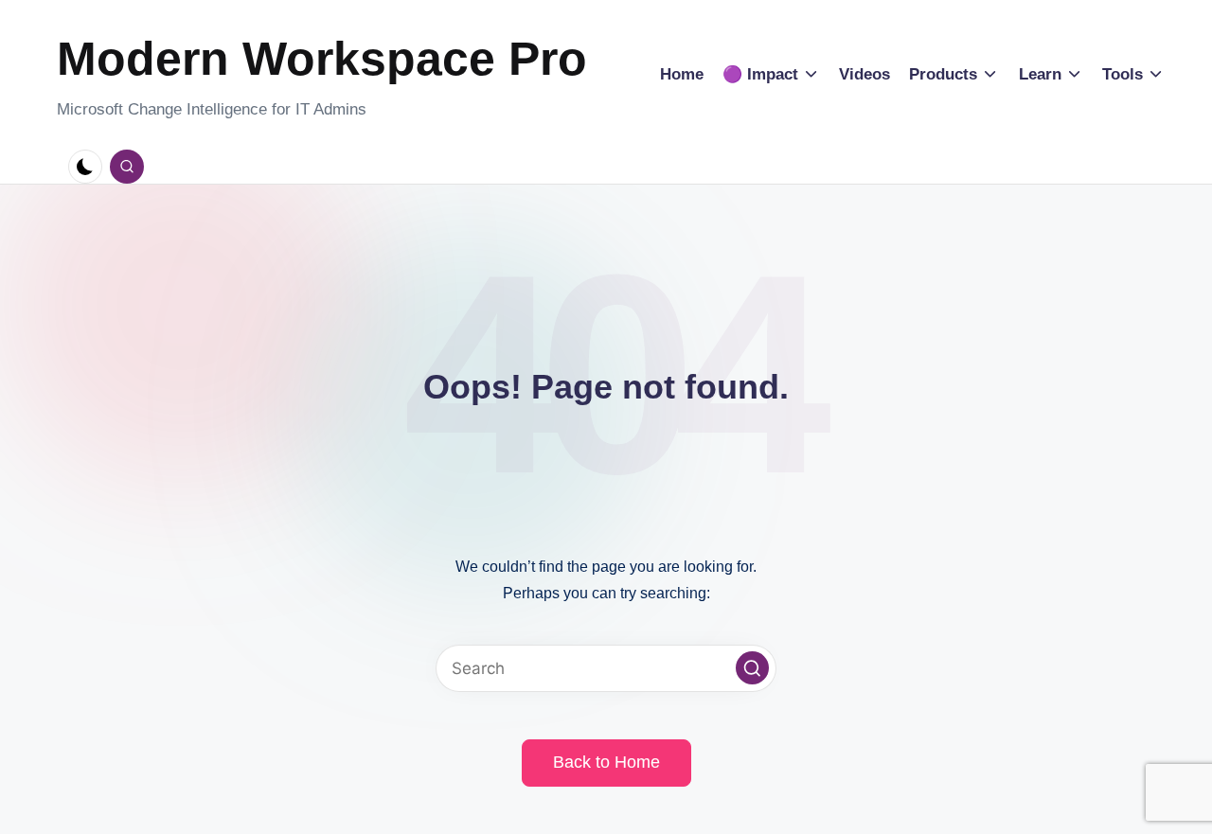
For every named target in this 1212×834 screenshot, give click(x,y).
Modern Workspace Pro (322, 58)
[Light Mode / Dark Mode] (85, 167)
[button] (752, 667)
